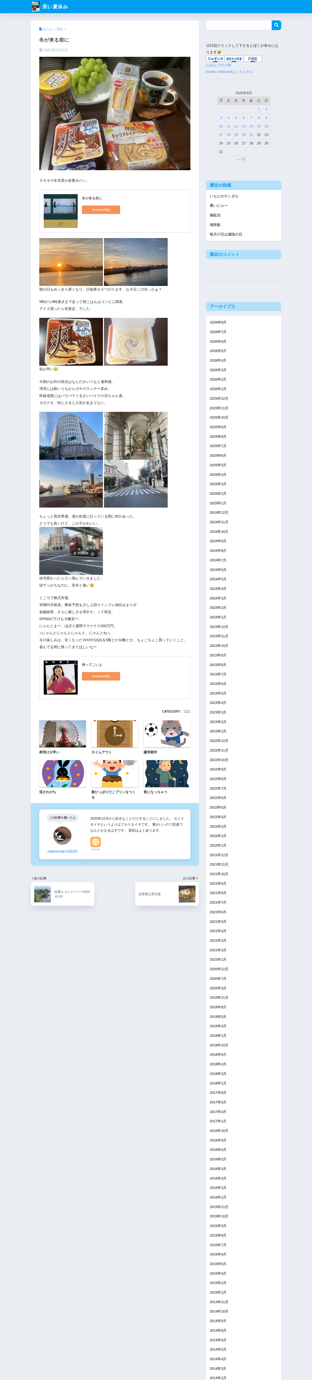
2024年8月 (218, 551)
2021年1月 (218, 960)
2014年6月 (218, 1340)
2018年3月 (218, 1074)
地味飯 (215, 225)
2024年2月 (218, 608)
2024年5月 (218, 579)
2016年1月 (218, 1197)
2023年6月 (218, 684)
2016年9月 (218, 1140)
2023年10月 (219, 646)
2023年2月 (218, 722)
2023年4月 (218, 703)
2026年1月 (218, 389)
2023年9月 (218, 655)
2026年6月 (218, 342)
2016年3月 (218, 1178)
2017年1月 (218, 1121)
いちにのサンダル (224, 196)
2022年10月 (219, 760)
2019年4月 (218, 1026)
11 (228, 126)
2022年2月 (218, 836)
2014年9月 (218, 1321)
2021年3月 (218, 941)
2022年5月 (218, 807)
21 (251, 135)
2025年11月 (219, 408)
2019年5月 (218, 1017)
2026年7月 (218, 332)
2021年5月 (218, 922)
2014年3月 (218, 1369)
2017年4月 (218, 1112)
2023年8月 (218, 665)
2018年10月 (219, 1045)
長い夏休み (54, 6)
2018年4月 (218, 1064)
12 (236, 126)
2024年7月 (218, 560)
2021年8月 (218, 893)
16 (266, 126)
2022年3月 (218, 827)
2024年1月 (218, 617)
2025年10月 (219, 417)
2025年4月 (218, 475)
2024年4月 (218, 589)
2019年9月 (218, 1007)
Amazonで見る (101, 209)
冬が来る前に (92, 198)
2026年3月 (218, 370)
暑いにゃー (219, 206)
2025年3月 (218, 484)
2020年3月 (218, 988)
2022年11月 (219, 750)
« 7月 (241, 159)
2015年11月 (219, 1207)
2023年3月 (218, 712)
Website (95, 849)
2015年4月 (218, 1274)
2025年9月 (218, 427)
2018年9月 (218, 1055)
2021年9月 (218, 884)
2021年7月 (218, 902)
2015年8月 (218, 1235)
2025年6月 (218, 456)
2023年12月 (219, 627)
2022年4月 (218, 817)
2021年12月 (219, 855)
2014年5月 (218, 1349)
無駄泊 (215, 215)
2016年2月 (218, 1188)
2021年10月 (219, 874)
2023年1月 (218, 731)
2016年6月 (218, 1150)
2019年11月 (219, 998)
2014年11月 (219, 1302)
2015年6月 (218, 1254)
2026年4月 (218, 360)
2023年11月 (219, 636)
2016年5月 (218, 1159)
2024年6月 (218, 570)
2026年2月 (218, 380)
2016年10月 (219, 1131)
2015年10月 (219, 1216)
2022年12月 (219, 741)
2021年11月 (219, 864)
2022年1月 (218, 845)
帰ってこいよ (92, 664)
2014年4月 (218, 1359)
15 (259, 126)
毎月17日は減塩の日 (226, 234)
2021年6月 (218, 912)
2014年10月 (219, 1311)
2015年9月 (218, 1226)
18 (228, 135)
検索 (276, 25)
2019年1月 (218, 1036)
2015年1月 (218, 1292)
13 (244, 126)
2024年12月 (219, 513)
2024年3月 (218, 598)
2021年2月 (218, 950)
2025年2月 (218, 494)
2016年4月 (218, 1169)
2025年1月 (218, 503)
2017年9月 (218, 1093)
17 (221, 135)
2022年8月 (218, 779)
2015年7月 (218, 1245)
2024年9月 (218, 541)
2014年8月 (218, 1331)
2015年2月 (218, 1283)
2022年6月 (218, 798)
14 (251, 126)
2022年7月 (218, 788)
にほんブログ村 (218, 65)
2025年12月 (219, 399)
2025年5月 (218, 465)
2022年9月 (218, 769)
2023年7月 (218, 674)
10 (221, 126)
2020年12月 (219, 969)
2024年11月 (219, 522)
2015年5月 (218, 1264)
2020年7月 (218, 979)
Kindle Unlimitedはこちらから (229, 72)
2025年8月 (218, 437)
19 (236, 135)
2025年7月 (218, 446)
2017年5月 (218, 1102)
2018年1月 (218, 1083)
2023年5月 (218, 693)
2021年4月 (218, 931)
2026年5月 (218, 351)
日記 (187, 711)
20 (244, 135)
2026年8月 (218, 322)
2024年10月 (219, 532)
